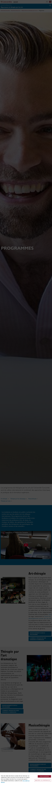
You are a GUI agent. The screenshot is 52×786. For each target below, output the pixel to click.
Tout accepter (44, 776)
